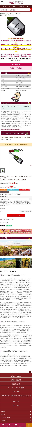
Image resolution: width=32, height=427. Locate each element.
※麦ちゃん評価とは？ (6, 139)
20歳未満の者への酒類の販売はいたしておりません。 (16, 396)
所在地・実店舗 (16, 376)
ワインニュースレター (6, 417)
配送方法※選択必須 (4, 196)
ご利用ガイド (4, 420)
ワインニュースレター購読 (16, 388)
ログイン (3, 414)
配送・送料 (16, 392)
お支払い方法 (16, 384)
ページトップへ (30, 372)
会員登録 (3, 411)
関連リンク (16, 401)
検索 (31, 10)
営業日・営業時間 (16, 380)
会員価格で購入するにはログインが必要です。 (11, 194)
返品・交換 (16, 405)
